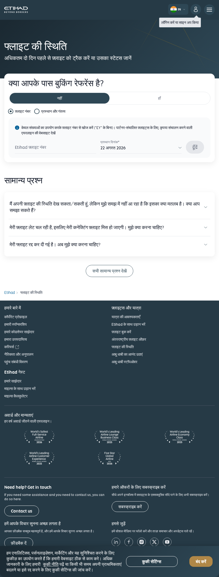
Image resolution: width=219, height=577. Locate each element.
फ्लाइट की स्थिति (123, 346)
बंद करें (201, 561)
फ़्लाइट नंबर (22, 111)
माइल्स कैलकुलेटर (16, 396)
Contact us (21, 511)
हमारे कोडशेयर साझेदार (19, 331)
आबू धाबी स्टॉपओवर (124, 361)
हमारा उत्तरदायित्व (15, 339)
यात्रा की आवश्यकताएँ (126, 316)
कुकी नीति (50, 564)
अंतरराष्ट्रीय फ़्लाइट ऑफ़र (129, 339)
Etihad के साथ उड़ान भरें (128, 324)
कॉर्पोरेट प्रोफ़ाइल (15, 316)
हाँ (159, 98)
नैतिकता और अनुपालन (18, 354)
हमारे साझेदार (12, 381)
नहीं (59, 98)
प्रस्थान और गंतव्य (53, 111)
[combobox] (141, 148)
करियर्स (9, 346)
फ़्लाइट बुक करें (121, 331)
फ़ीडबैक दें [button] (18, 543)
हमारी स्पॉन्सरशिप (15, 324)
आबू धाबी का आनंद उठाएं (127, 354)
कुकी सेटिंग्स (151, 561)
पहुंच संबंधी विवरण (16, 361)
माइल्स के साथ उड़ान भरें (20, 388)
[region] (109, 561)
